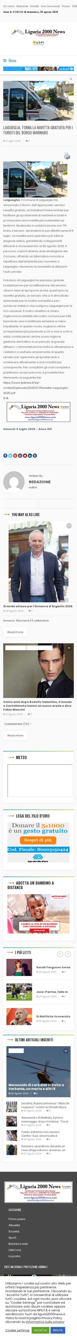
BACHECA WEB (15, 648)
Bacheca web (18, 1244)
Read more (15, 632)
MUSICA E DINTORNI (39, 648)
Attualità (14, 1225)
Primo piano (17, 1219)
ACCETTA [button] (40, 1330)
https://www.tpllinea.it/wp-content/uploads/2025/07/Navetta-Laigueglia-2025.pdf (36, 388)
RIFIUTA (58, 1330)
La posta (14, 1256)
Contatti (34, 6)
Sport (12, 1238)
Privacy (66, 6)
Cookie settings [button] (17, 1330)
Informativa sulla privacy (45, 1322)
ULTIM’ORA (43, 961)
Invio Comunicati (50, 6)
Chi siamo (9, 6)
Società (14, 1231)
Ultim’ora (15, 1250)
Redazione (22, 6)
